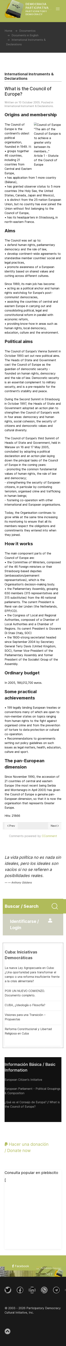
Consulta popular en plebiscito (31, 1172)
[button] (59, 8)
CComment (49, 836)
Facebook (21, 1266)
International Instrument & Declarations (29, 106)
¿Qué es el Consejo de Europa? (26, 1102)
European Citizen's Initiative (23, 1079)
